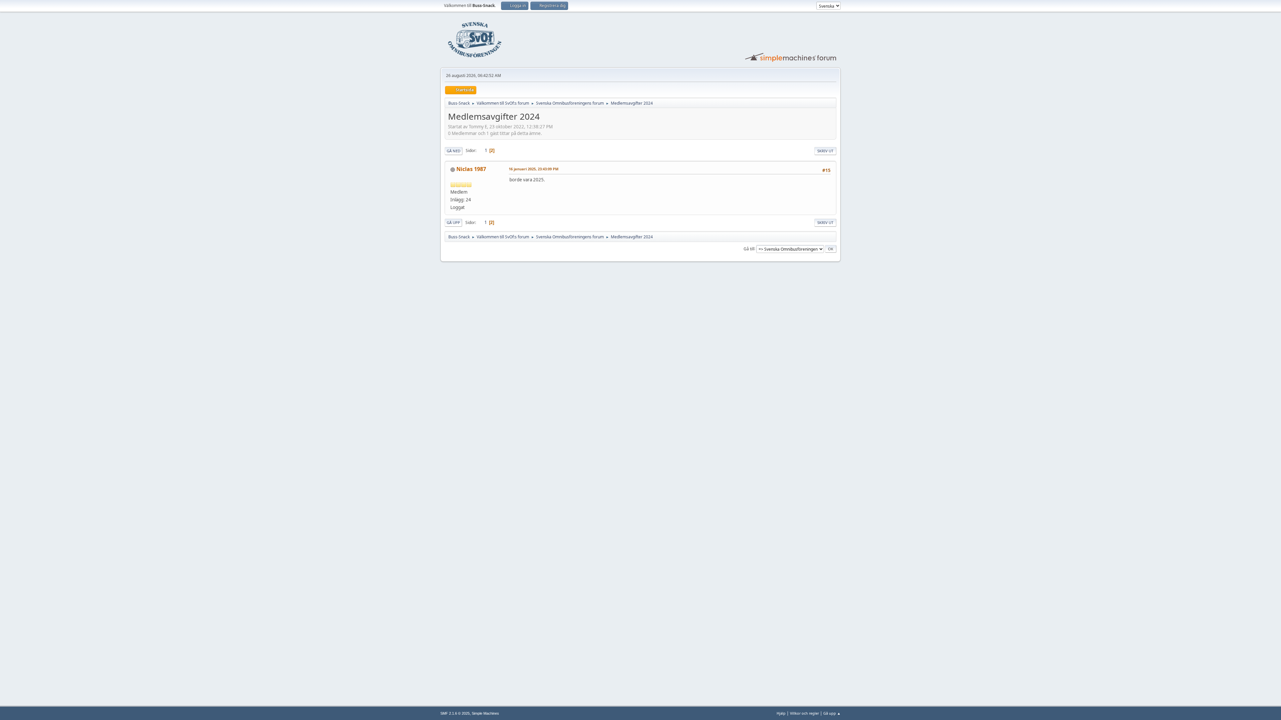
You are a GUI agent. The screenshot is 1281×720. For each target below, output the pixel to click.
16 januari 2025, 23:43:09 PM (533, 168)
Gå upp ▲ (832, 713)
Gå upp (453, 222)
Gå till (749, 248)
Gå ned (453, 150)
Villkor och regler (804, 713)
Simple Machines (485, 713)
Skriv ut (825, 150)
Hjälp (781, 713)
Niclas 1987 (471, 169)
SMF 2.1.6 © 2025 (455, 713)
